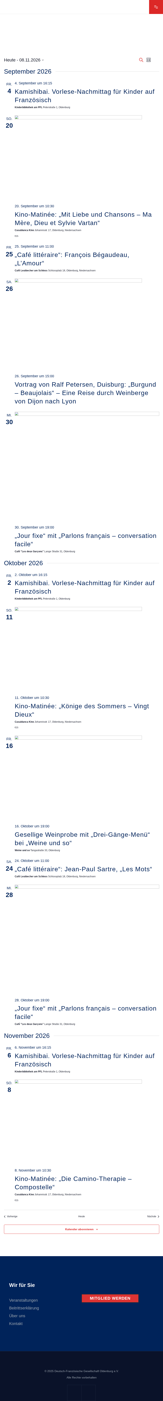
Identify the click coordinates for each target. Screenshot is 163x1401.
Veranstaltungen (23, 1300)
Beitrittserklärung (24, 1308)
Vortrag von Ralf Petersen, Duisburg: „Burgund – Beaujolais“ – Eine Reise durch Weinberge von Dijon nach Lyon (85, 393)
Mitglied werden (110, 1298)
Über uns (17, 1316)
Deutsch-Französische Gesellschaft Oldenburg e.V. (86, 1371)
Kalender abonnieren (79, 1229)
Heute (81, 1216)
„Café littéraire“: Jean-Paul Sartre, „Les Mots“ (83, 869)
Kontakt (16, 1323)
